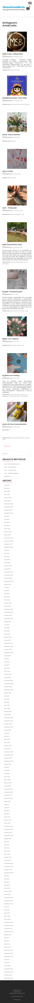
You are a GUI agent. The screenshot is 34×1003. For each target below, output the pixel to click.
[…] (28, 259)
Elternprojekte (19, 262)
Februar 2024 (7, 565)
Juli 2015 (6, 876)
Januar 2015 (7, 894)
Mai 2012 (6, 962)
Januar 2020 (7, 714)
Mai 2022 (6, 627)
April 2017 (7, 814)
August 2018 (7, 764)
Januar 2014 (7, 919)
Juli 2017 (6, 804)
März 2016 (7, 854)
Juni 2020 (6, 699)
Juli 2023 (6, 587)
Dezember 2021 (8, 643)
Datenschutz (17, 999)
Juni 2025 (6, 519)
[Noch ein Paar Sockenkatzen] (17, 411)
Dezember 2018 (8, 752)
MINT (17, 311)
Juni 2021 (6, 662)
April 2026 (7, 491)
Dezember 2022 (8, 609)
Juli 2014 (6, 907)
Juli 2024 (6, 550)
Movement (27, 104)
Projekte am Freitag (10, 375)
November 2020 (8, 683)
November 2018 (8, 755)
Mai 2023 (6, 593)
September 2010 (8, 978)
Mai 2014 (6, 910)
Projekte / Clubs (20, 214)
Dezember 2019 (8, 717)
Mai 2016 (6, 848)
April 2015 (7, 885)
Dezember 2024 (8, 538)
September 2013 (8, 931)
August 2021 (7, 655)
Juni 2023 (6, 590)
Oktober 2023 (8, 578)
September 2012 (8, 956)
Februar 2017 (7, 820)
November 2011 (8, 972)
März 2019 (7, 742)
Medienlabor (5, 396)
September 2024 (8, 547)
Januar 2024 (7, 569)
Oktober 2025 (8, 510)
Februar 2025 (7, 531)
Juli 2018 (6, 767)
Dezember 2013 (8, 922)
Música (26, 262)
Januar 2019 (7, 748)
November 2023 (8, 575)
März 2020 (7, 708)
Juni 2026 (6, 485)
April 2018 (7, 776)
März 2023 (7, 600)
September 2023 (8, 581)
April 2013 (7, 944)
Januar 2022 (7, 640)
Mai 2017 (6, 810)
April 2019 (7, 739)
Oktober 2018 (8, 758)
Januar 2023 (7, 606)
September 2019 (8, 727)
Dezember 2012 (8, 950)
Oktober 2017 (8, 795)
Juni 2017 (6, 807)
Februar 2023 (7, 603)
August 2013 (7, 934)
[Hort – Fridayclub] (17, 195)
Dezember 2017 (8, 789)
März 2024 (7, 562)
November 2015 (8, 866)
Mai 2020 (6, 702)
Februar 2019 (7, 745)
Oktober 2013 (8, 928)
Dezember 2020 (8, 680)
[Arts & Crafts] (17, 158)
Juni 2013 (6, 938)
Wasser (26, 396)
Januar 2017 (7, 823)
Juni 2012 (6, 959)
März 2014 (7, 916)
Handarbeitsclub (20, 437)
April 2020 (7, 705)
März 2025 (7, 528)
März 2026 (7, 494)
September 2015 (8, 872)
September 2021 (8, 652)
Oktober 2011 (8, 975)
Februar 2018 (7, 783)
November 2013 (8, 925)
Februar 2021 (7, 674)
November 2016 (8, 829)
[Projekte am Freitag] (17, 363)
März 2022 (7, 634)
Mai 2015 (6, 882)
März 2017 (7, 817)
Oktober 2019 (8, 724)
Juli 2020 (6, 696)
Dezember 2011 (8, 969)
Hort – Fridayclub (9, 208)
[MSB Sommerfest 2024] (17, 232)
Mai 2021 (6, 665)
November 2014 (8, 900)
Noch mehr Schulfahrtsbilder (12, 464)
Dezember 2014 (8, 897)
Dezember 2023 (8, 572)
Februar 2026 (7, 497)
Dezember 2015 (8, 863)
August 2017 (7, 801)
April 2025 (7, 525)
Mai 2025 (6, 522)
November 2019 (8, 721)
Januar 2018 (7, 786)
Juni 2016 (6, 845)
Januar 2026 (7, 500)
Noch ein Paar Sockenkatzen (14, 424)
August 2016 (7, 838)
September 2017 (8, 798)
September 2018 (8, 761)
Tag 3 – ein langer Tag (10, 470)
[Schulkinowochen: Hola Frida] (17, 85)
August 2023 (7, 584)
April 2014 (7, 913)
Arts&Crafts (13, 70)
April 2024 (7, 559)
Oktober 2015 (8, 869)
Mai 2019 (6, 736)
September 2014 (8, 903)
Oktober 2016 (8, 832)
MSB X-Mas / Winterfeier (12, 54)
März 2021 (7, 671)
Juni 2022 (6, 624)
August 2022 (7, 621)
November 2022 (8, 612)
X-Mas (18, 70)
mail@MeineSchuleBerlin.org (17, 993)
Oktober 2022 (8, 615)
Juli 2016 (6, 841)
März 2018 (7, 779)
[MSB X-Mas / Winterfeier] (17, 41)
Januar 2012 (7, 965)
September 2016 (8, 835)
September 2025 (8, 513)
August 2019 (7, 730)
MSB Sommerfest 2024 (12, 244)
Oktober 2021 (8, 649)
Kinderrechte (24, 394)
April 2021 (7, 668)
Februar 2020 (7, 711)
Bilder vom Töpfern (10, 339)
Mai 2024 (6, 556)
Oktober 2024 (8, 544)
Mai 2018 (6, 773)
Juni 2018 (6, 770)
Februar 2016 (7, 857)
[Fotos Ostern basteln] (17, 122)
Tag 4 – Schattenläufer (10, 467)
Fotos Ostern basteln (11, 135)
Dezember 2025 (8, 503)
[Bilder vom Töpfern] (17, 326)
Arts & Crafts (7, 171)
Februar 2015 (7, 891)
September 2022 (8, 618)
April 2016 (7, 851)
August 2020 (7, 693)
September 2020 (8, 690)
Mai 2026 (6, 488)
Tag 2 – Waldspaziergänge (11, 473)
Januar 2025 (7, 534)
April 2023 (7, 596)
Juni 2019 (6, 733)
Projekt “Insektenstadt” (12, 292)
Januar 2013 (7, 947)
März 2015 (7, 888)
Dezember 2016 (8, 826)
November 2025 (8, 507)
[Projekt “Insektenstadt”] (17, 279)
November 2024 (8, 541)
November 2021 (8, 646)
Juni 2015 (6, 879)
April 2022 (7, 631)
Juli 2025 (6, 516)
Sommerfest (5, 263)
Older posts (6, 446)
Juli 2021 (6, 658)
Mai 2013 (6, 941)
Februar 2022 (7, 637)
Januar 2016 (7, 860)
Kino (22, 104)
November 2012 (8, 953)
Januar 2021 (7, 677)
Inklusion (18, 104)
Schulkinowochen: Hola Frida (14, 98)
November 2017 (8, 792)
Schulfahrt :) (7, 476)
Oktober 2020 (8, 686)
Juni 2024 (6, 553)
